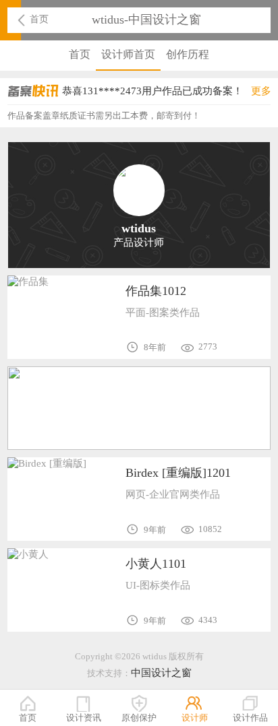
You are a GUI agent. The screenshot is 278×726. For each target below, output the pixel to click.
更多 (261, 90)
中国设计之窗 (161, 672)
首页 (39, 18)
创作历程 (187, 54)
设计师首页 (128, 54)
